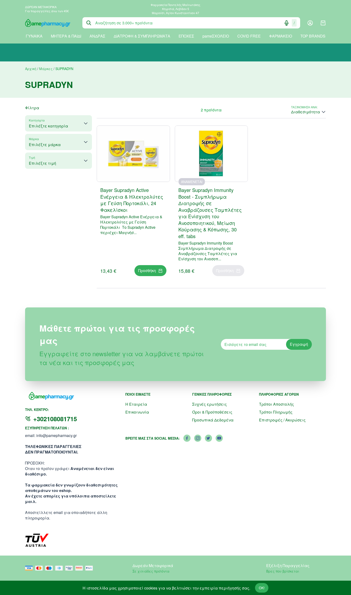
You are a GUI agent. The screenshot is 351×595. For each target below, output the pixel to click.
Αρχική (30, 68)
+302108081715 (55, 418)
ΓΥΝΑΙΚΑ (34, 36)
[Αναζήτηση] (89, 23)
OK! (262, 587)
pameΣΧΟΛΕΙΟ (215, 36)
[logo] (50, 23)
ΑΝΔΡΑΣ (97, 36)
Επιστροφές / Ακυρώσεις (282, 420)
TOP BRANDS (312, 36)
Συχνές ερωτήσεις (209, 404)
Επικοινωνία (137, 412)
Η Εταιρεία (136, 404)
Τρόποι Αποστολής (276, 404)
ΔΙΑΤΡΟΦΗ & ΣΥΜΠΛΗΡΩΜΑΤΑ (142, 36)
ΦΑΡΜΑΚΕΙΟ (280, 36)
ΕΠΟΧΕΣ (186, 36)
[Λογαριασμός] (310, 23)
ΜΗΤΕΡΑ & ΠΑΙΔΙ (66, 36)
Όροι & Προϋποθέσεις (212, 412)
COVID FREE (249, 36)
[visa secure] (70, 568)
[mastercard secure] (80, 568)
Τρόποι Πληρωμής (275, 412)
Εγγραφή (299, 344)
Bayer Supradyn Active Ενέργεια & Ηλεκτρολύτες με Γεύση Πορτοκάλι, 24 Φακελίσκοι (131, 199)
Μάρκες (46, 68)
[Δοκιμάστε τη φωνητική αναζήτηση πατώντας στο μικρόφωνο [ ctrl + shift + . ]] (286, 23)
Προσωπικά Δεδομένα (213, 420)
